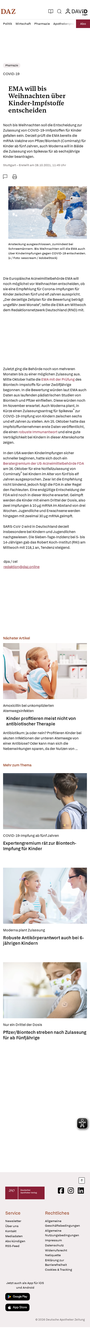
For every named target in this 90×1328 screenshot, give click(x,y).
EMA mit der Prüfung (58, 379)
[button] (8, 11)
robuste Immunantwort (38, 432)
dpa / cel (10, 561)
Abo (83, 24)
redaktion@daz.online (21, 567)
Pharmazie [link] (11, 65)
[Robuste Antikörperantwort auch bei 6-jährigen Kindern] (45, 896)
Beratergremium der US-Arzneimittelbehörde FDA (43, 463)
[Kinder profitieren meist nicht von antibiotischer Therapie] (45, 671)
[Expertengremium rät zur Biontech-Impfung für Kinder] (45, 801)
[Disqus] (45, 1105)
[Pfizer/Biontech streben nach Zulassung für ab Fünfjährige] (45, 990)
